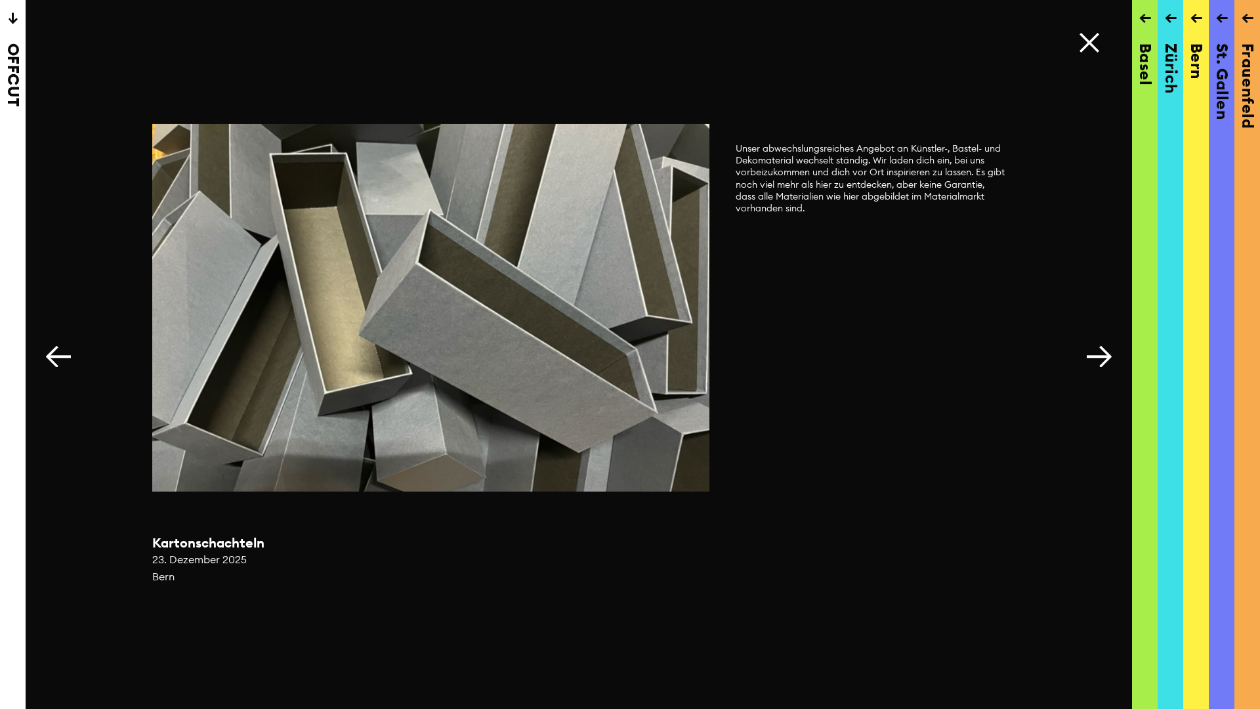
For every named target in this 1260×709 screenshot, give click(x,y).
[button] (1099, 354)
